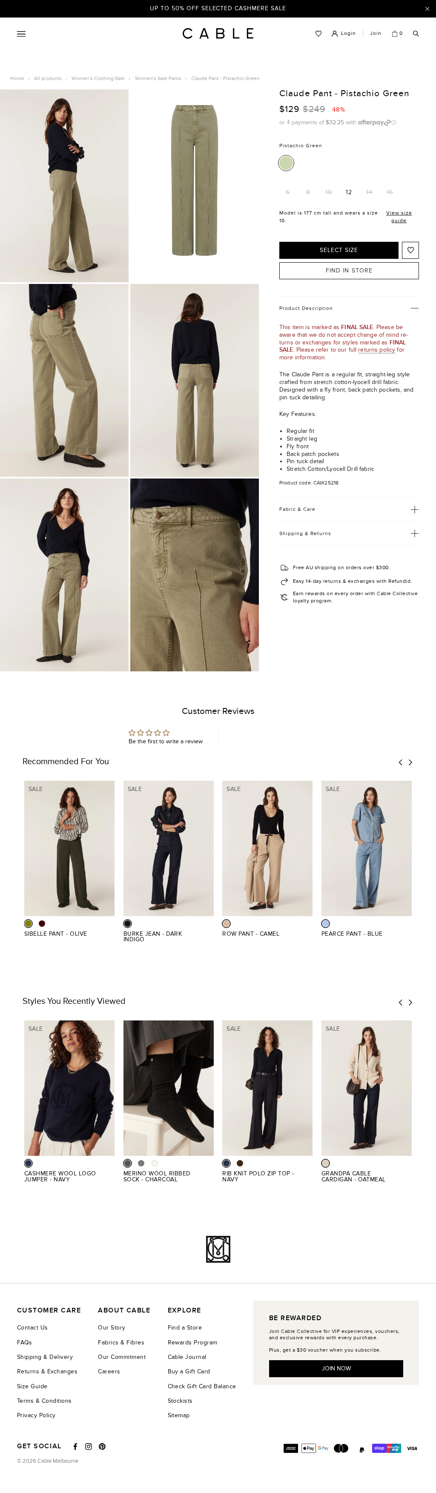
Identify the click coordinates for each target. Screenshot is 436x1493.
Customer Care (49, 1311)
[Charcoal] (127, 1163)
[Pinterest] (102, 1446)
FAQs (24, 1342)
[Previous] (401, 762)
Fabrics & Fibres (121, 1342)
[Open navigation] (21, 34)
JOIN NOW (336, 1368)
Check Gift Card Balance (202, 1386)
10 (328, 192)
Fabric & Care (297, 509)
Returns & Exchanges (47, 1371)
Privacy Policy (36, 1415)
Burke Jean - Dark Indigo (152, 936)
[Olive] (28, 923)
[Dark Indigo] (127, 923)
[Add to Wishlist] (410, 250)
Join (376, 33)
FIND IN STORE (349, 270)
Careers (109, 1371)
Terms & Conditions (44, 1400)
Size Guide (32, 1386)
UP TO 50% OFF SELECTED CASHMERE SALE (218, 8)
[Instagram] (88, 1446)
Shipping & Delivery (45, 1357)
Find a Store (185, 1327)
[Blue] (325, 923)
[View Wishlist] (318, 34)
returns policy (376, 349)
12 (349, 192)
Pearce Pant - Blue (352, 933)
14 (369, 192)
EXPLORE (184, 1311)
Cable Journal (187, 1357)
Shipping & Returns (305, 533)
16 (390, 192)
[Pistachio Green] (286, 163)
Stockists (180, 1400)
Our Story (111, 1327)
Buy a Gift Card (189, 1371)
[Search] (416, 33)
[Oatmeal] (325, 1163)
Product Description (306, 308)
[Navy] (28, 1163)
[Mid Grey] (141, 1163)
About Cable (124, 1311)
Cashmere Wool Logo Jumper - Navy (60, 1176)
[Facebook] (75, 1446)
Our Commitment (122, 1357)
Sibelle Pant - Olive (55, 933)
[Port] (42, 923)
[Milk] (155, 1163)
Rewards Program (193, 1342)
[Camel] (226, 923)
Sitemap (179, 1415)
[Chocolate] (240, 1163)
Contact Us (32, 1327)
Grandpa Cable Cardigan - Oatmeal (353, 1176)
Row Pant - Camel (250, 933)
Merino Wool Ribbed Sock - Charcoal (157, 1176)
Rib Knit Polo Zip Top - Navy (258, 1176)
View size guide (399, 217)
